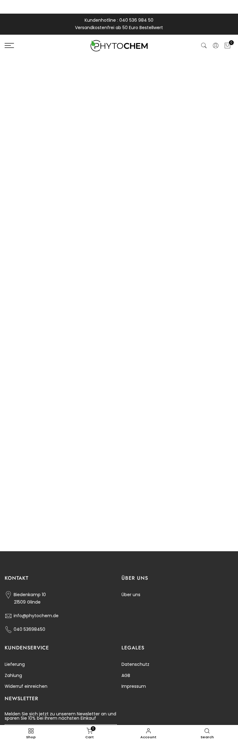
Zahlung (13, 675)
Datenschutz (135, 664)
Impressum (133, 686)
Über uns (130, 594)
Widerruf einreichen (26, 686)
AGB (125, 675)
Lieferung (15, 664)
